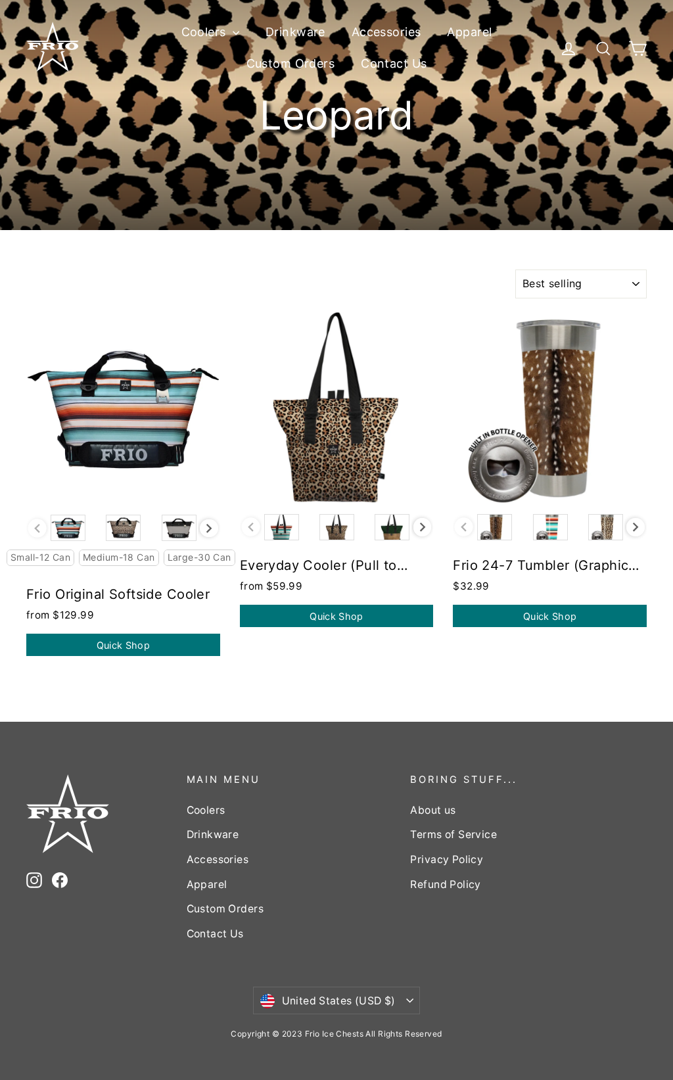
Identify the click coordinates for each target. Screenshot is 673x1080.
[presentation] (209, 528)
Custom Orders (290, 63)
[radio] (68, 528)
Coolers (205, 32)
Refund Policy (445, 884)
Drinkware (295, 32)
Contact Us (394, 63)
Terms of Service (453, 834)
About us (432, 810)
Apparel (469, 32)
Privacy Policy (446, 859)
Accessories (386, 32)
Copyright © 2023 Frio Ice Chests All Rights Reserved (336, 1034)
